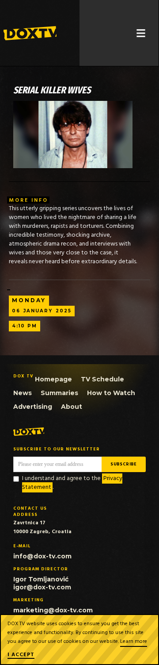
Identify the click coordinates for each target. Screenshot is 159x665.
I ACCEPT (21, 655)
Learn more (133, 641)
